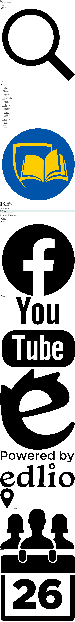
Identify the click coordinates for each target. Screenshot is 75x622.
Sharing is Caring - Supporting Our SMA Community (11, 117)
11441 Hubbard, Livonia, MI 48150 (5, 215)
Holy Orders (5, 104)
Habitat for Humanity (7, 118)
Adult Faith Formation (7, 107)
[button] (3, 84)
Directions (5, 86)
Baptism (5, 100)
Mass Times (3, 217)
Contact (3, 5)
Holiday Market (6, 124)
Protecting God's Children (7, 119)
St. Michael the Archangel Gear (8, 98)
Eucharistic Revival (6, 113)
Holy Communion (6, 102)
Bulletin (3, 6)
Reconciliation (6, 101)
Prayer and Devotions (7, 94)
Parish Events (2, 210)
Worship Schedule (6, 91)
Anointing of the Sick (7, 105)
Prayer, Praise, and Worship (7, 108)
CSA (2, 8)
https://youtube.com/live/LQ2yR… (5, 208)
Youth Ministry (6, 111)
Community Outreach (7, 114)
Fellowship (5, 95)
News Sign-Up (4, 219)
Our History (5, 87)
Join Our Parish (6, 88)
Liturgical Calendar (3, 211)
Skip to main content (3, 0)
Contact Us (5, 85)
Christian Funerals (6, 92)
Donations (5, 126)
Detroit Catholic (6, 123)
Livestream (3, 218)
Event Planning (6, 122)
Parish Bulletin (6, 121)
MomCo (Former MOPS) (7, 97)
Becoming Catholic (6, 109)
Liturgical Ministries (6, 93)
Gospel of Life (6, 116)
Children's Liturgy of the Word (8, 112)
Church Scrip (5, 127)
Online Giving (4, 7)
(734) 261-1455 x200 (15, 215)
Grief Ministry (6, 115)
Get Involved (5, 89)
